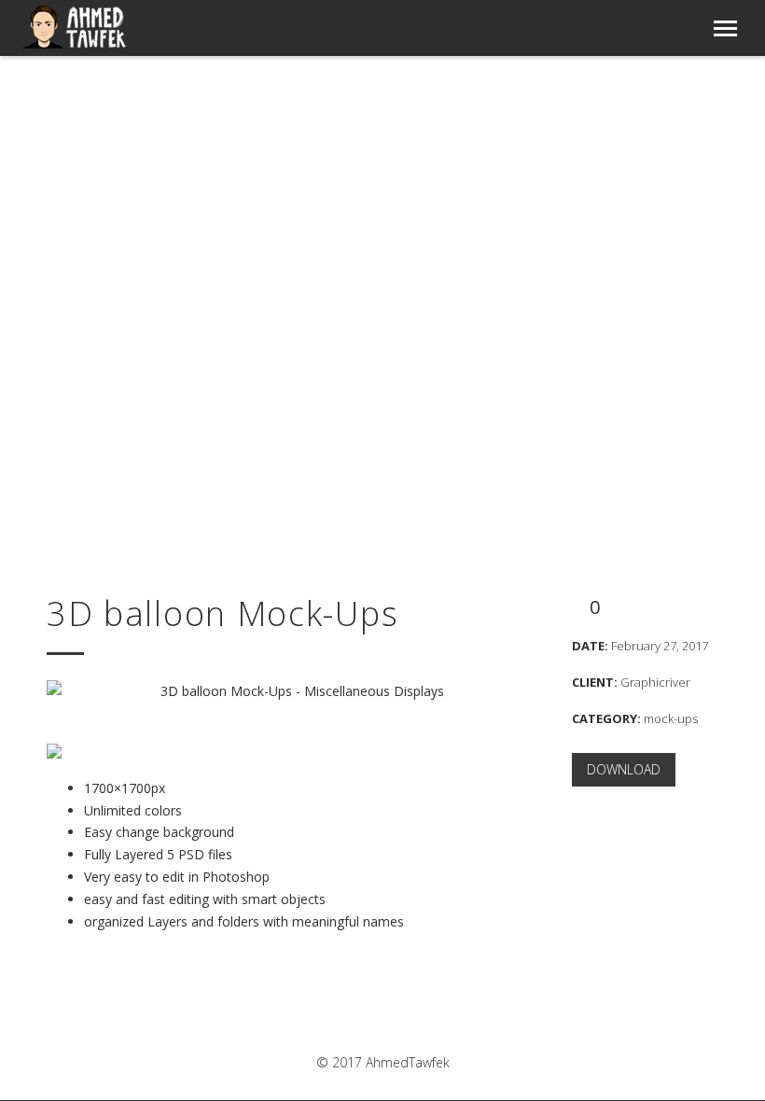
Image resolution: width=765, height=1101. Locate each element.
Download (624, 769)
